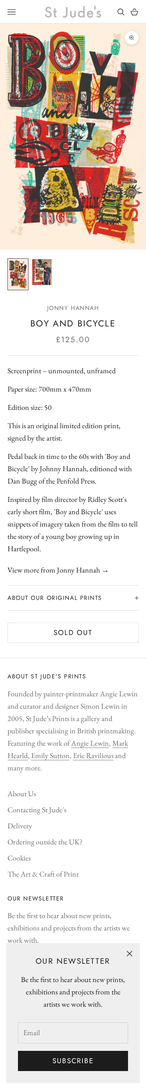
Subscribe (73, 1061)
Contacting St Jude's (36, 810)
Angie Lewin (90, 743)
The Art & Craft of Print (43, 874)
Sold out (73, 633)
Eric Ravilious (93, 755)
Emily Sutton (50, 755)
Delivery (19, 826)
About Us (21, 793)
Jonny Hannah (73, 308)
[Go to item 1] (17, 274)
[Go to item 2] (41, 272)
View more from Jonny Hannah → (58, 570)
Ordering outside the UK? (45, 842)
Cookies (19, 858)
